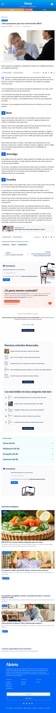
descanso (5, 631)
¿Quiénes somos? (27, 708)
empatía (13, 244)
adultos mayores (6, 553)
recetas (4, 512)
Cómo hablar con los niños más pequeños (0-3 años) (29, 229)
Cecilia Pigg (17, 26)
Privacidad (47, 708)
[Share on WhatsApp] (54, 72)
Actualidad (8, 682)
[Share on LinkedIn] (46, 72)
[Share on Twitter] (48, 72)
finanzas (5, 606)
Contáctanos (41, 708)
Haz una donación (18, 708)
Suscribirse (28, 694)
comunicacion (5, 244)
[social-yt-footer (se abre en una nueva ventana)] (23, 703)
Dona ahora (27, 9)
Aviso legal (34, 708)
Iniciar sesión (28, 698)
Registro (12, 9)
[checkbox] (3, 276)
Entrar (32, 324)
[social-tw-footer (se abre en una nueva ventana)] (29, 703)
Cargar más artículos (28, 382)
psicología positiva (22, 244)
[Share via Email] (51, 72)
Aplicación (23, 684)
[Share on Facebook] (43, 72)
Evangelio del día (10, 454)
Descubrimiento (9, 688)
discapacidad (6, 578)
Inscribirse (6, 279)
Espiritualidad (9, 684)
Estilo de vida (4, 17)
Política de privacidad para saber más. (29, 276)
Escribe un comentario (28, 330)
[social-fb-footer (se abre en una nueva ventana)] (26, 703)
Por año (38, 682)
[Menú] (10, 4)
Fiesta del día (9, 443)
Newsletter (23, 682)
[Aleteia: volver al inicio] (28, 3)
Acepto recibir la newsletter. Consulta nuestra (20, 276)
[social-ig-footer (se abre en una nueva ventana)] (32, 703)
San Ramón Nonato (32, 6)
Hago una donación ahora (11, 301)
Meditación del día (11, 449)
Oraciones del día (10, 459)
